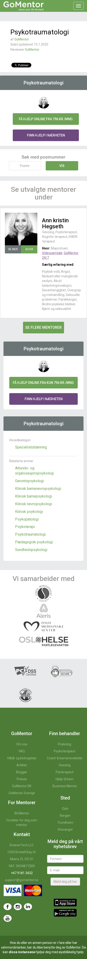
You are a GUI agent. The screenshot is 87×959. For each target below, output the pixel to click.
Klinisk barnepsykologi (33, 496)
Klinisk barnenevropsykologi (38, 488)
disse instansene (22, 952)
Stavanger (65, 829)
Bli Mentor (21, 813)
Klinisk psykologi (29, 511)
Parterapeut (65, 772)
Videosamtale (52, 253)
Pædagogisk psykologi (34, 542)
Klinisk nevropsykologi (33, 504)
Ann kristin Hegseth (55, 223)
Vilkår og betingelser (22, 758)
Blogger (21, 772)
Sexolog (65, 765)
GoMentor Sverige (22, 793)
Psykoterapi (25, 526)
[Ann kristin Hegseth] (21, 229)
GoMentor (21, 39)
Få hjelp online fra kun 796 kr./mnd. (43, 383)
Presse (22, 779)
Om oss (21, 744)
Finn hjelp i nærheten (46, 135)
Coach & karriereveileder (65, 758)
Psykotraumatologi (30, 534)
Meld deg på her (65, 881)
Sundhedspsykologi (31, 550)
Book (29, 249)
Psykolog (64, 744)
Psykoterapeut (64, 751)
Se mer (13, 249)
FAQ (22, 751)
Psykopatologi (27, 519)
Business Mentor (64, 786)
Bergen (65, 815)
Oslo (65, 808)
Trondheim (65, 822)
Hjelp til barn (65, 779)
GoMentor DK (21, 786)
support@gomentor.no (21, 880)
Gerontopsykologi (29, 481)
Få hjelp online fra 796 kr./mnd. (46, 119)
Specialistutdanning (31, 447)
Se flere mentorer (43, 327)
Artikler (21, 765)
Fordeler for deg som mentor (21, 822)
